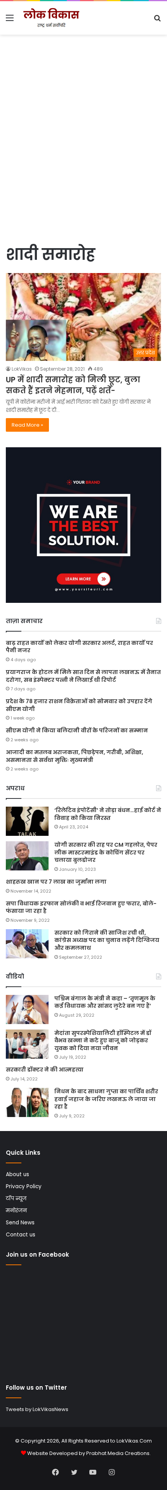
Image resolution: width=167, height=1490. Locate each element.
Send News (20, 1222)
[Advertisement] (83, 153)
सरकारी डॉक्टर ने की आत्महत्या (45, 1069)
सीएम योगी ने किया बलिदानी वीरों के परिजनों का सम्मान (77, 730)
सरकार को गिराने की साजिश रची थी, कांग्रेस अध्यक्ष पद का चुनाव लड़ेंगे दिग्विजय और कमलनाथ (106, 940)
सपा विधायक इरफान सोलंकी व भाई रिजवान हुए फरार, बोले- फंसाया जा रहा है (81, 907)
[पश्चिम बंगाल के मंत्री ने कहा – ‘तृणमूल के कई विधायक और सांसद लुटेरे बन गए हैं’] (27, 1009)
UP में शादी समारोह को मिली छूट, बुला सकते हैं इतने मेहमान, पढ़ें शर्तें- (73, 385)
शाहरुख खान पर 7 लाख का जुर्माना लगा (56, 882)
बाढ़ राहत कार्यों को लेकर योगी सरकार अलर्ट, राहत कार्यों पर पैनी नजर (79, 647)
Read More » (27, 425)
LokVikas (22, 369)
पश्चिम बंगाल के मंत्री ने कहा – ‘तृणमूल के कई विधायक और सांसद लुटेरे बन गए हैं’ (104, 1002)
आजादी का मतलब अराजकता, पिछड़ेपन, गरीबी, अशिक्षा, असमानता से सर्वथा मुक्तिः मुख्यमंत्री (74, 756)
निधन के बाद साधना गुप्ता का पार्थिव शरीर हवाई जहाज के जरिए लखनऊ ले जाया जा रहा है (106, 1098)
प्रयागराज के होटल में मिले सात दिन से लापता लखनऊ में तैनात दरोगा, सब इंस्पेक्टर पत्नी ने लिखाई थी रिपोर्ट (83, 676)
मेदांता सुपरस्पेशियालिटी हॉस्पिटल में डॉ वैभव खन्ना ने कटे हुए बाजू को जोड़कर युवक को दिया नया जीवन (102, 1040)
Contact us (20, 1234)
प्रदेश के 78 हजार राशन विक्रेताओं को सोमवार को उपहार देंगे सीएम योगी (79, 705)
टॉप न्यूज (16, 1198)
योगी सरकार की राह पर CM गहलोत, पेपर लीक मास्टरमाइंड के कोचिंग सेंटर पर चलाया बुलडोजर (105, 852)
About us (17, 1174)
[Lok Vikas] (50, 18)
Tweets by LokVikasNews (37, 1409)
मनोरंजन (16, 1210)
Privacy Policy (24, 1186)
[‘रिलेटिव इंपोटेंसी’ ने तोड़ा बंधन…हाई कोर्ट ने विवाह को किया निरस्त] (27, 821)
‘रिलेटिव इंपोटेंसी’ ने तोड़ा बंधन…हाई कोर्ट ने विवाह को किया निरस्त (107, 814)
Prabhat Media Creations (118, 1453)
